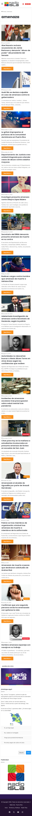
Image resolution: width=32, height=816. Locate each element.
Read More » (7, 68)
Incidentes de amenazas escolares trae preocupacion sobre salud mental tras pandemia (14, 402)
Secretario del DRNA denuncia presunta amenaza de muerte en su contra (15, 237)
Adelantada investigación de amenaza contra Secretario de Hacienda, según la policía (15, 318)
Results (21, 752)
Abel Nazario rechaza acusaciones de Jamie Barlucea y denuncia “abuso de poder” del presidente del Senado (15, 50)
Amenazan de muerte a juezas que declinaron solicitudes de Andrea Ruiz (15, 567)
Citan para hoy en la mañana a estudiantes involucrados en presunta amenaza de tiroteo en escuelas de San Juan (15, 444)
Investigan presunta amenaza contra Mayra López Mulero (15, 198)
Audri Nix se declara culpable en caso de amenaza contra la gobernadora (15, 95)
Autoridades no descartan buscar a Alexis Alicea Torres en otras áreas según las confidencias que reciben (15, 360)
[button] (16, 719)
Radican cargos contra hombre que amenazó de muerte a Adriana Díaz (15, 278)
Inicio (6, 807)
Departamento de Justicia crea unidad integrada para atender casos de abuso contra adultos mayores (15, 158)
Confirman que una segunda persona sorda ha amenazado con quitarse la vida (15, 607)
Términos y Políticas (14, 807)
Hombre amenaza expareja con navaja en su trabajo (15, 646)
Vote (28, 752)
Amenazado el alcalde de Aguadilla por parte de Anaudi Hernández (15, 485)
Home (4, 11)
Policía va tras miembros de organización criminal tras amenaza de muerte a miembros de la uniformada (14, 527)
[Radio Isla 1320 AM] (11, 3)
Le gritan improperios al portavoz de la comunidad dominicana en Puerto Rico (13, 134)
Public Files (24, 807)
